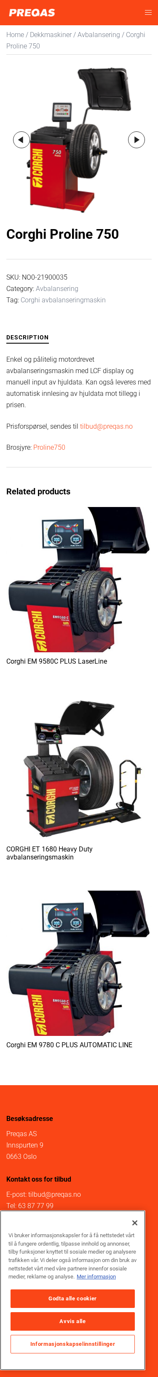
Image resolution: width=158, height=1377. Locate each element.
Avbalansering (99, 35)
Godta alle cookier (72, 1298)
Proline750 (49, 447)
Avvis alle (72, 1321)
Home (15, 35)
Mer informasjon (96, 1276)
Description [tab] (27, 337)
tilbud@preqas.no (106, 426)
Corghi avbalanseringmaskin (63, 300)
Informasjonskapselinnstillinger (72, 1344)
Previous (21, 139)
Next (136, 139)
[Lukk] (135, 1223)
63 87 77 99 (36, 1206)
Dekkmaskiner (51, 35)
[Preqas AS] (31, 12)
